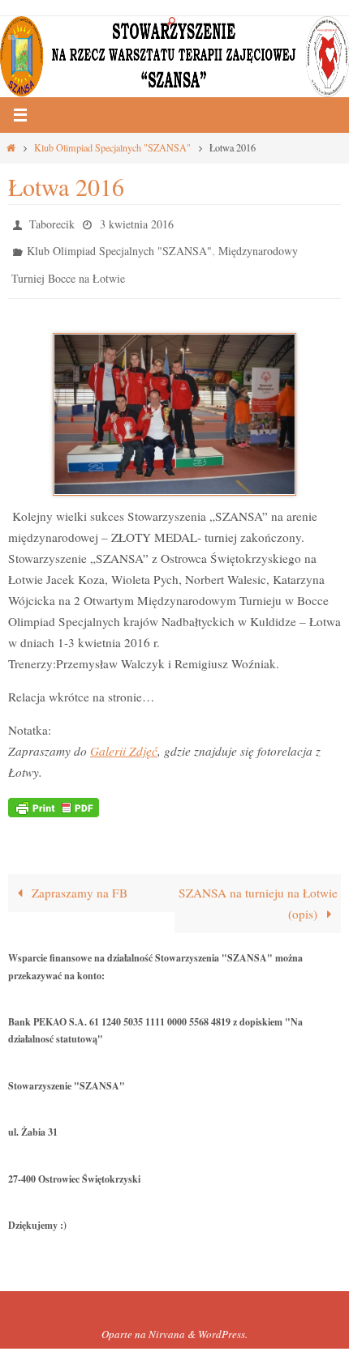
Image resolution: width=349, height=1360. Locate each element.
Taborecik (52, 222)
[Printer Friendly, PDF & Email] (53, 795)
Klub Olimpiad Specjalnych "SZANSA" (112, 147)
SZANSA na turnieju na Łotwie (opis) (258, 891)
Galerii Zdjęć (123, 739)
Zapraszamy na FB (77, 881)
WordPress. (223, 1323)
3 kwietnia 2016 (137, 222)
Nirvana (167, 1323)
